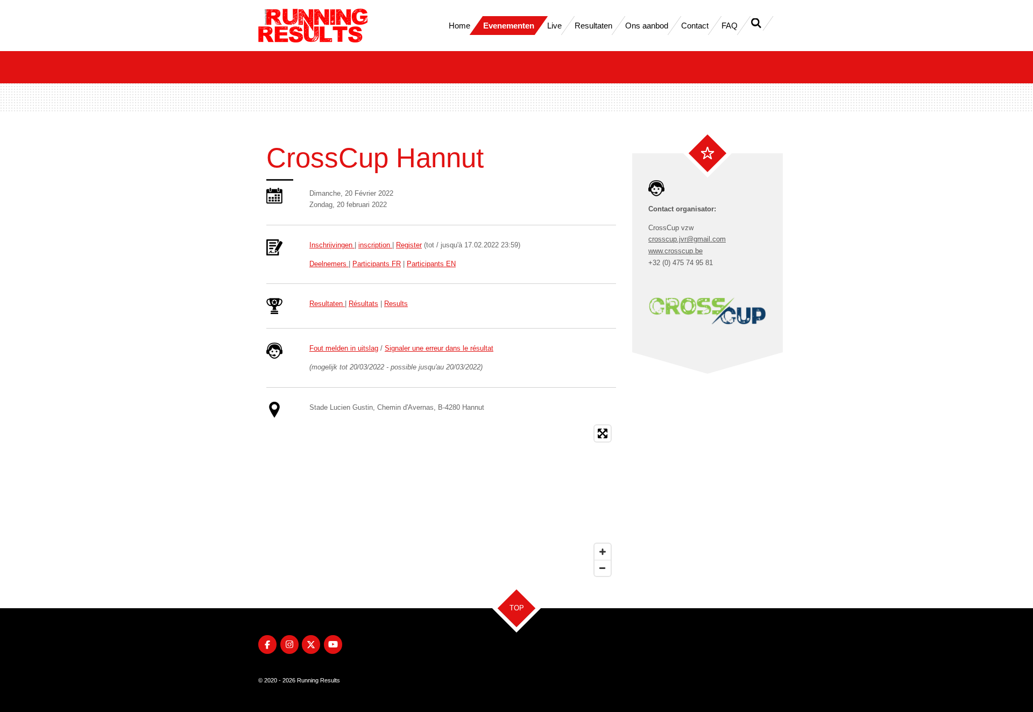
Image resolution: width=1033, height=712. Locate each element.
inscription (375, 245)
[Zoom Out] (603, 568)
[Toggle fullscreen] (603, 433)
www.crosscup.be (675, 251)
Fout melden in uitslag (343, 348)
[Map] (462, 500)
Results (396, 304)
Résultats (363, 304)
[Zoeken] (756, 23)
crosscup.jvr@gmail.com (687, 239)
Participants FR (376, 264)
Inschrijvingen (332, 245)
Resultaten (327, 304)
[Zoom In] (603, 552)
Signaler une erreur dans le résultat (439, 348)
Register (409, 245)
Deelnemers (329, 264)
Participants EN (431, 264)
